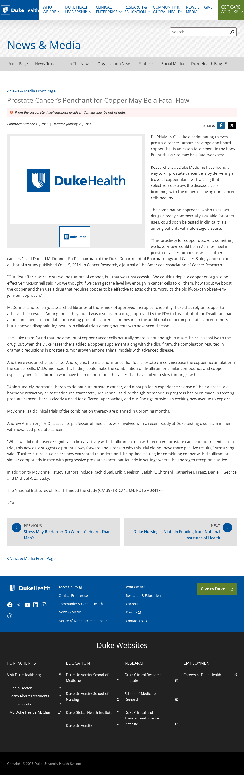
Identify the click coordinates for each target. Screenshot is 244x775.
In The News (79, 63)
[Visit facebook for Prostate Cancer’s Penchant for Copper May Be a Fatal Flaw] (221, 125)
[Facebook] (11, 605)
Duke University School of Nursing (87, 696)
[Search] (232, 32)
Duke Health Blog (206, 63)
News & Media (193, 10)
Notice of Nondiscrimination (81, 620)
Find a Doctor (21, 687)
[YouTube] (28, 605)
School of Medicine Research (140, 696)
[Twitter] (19, 605)
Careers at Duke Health (202, 674)
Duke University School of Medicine (87, 677)
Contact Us (134, 620)
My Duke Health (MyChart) (31, 712)
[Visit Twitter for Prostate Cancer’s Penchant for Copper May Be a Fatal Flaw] (232, 125)
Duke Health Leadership (78, 10)
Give (208, 7)
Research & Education (135, 10)
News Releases (48, 63)
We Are (49, 10)
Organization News (114, 63)
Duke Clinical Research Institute (143, 677)
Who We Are (135, 587)
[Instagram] (45, 605)
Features (146, 63)
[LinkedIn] (37, 605)
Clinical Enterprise (106, 10)
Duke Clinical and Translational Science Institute (142, 718)
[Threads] (11, 616)
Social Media (173, 63)
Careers (132, 604)
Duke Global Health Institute (89, 712)
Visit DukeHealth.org (24, 674)
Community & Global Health (168, 10)
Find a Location (22, 704)
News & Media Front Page (33, 91)
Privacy (131, 612)
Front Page (18, 63)
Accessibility (68, 587)
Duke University (79, 725)
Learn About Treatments (29, 695)
